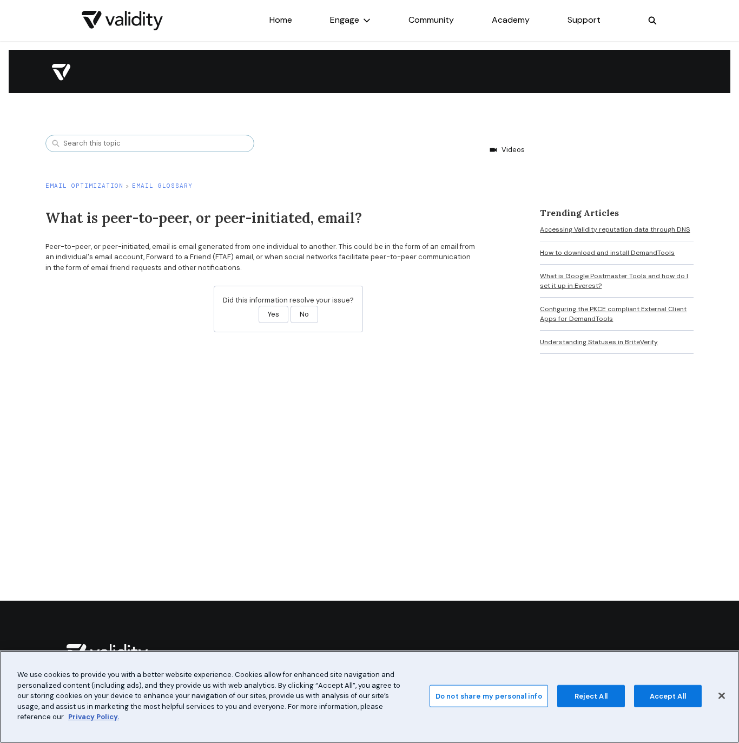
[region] (369, 696)
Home (280, 19)
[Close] (722, 695)
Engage (344, 19)
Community (431, 19)
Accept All (668, 695)
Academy (511, 19)
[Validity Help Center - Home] (122, 20)
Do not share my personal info (489, 695)
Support (584, 19)
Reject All (591, 695)
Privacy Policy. (93, 716)
